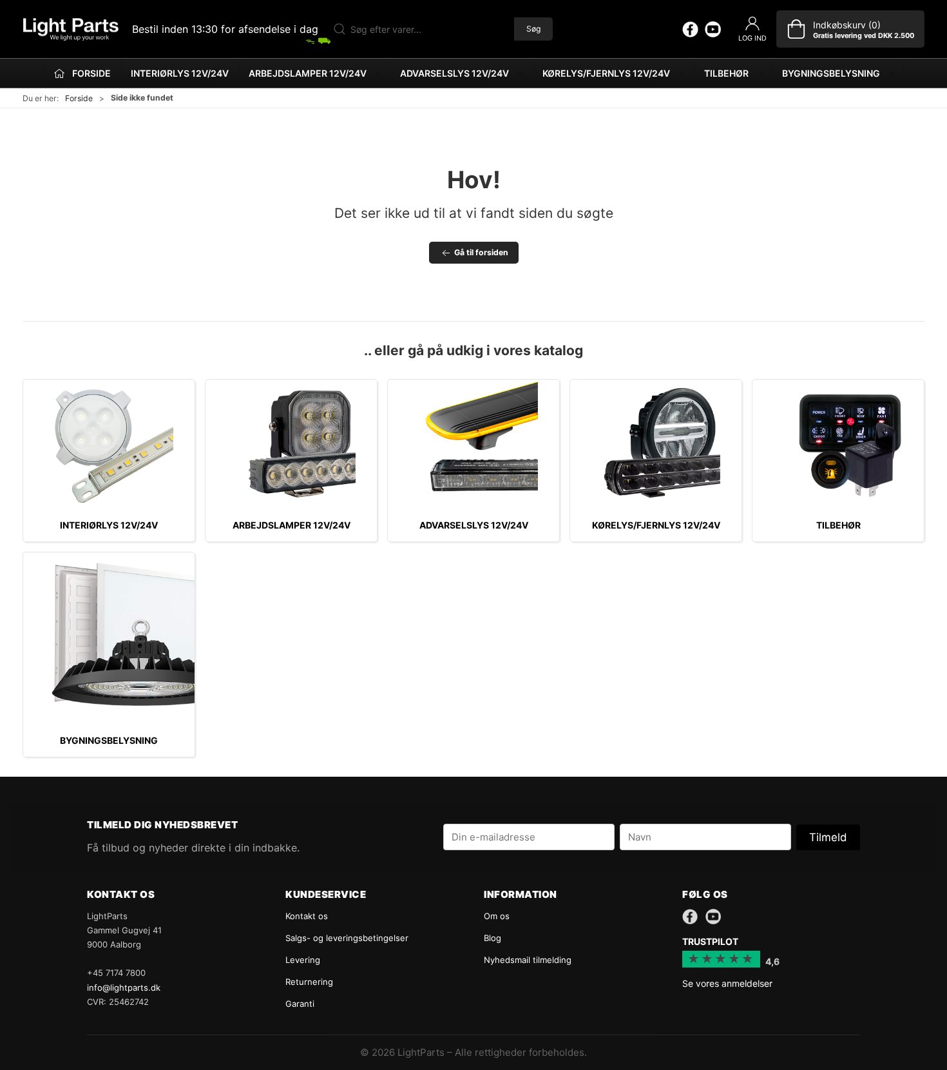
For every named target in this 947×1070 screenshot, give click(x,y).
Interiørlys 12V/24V (180, 73)
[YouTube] (713, 29)
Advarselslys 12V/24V (473, 525)
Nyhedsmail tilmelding (527, 960)
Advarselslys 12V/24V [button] (454, 73)
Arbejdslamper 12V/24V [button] (308, 73)
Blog (492, 938)
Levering (302, 960)
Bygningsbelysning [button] (831, 73)
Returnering (309, 982)
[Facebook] (690, 29)
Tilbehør (838, 525)
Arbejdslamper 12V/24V (291, 525)
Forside (79, 98)
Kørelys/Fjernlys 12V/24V (656, 525)
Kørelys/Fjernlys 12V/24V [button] (606, 73)
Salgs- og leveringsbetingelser (346, 938)
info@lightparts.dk (123, 987)
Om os (497, 916)
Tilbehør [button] (726, 73)
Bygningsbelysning (109, 740)
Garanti (299, 1003)
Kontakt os (306, 916)
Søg (533, 29)
